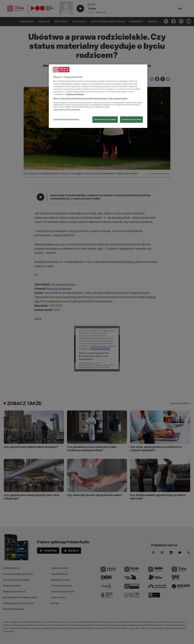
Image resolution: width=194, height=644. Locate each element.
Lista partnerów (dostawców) (66, 110)
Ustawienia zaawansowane (66, 119)
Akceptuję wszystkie (131, 119)
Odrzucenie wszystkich (105, 119)
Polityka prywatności (75, 94)
